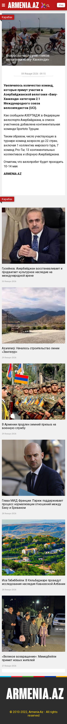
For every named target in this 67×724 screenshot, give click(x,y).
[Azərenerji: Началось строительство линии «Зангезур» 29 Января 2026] (33, 286)
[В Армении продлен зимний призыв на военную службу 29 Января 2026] (33, 362)
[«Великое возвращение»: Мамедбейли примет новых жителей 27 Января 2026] (33, 594)
